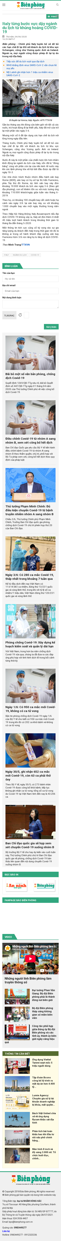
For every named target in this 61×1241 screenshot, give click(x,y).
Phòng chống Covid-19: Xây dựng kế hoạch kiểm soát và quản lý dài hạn (30, 644)
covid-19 (35, 255)
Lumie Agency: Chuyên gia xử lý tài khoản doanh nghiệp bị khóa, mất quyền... (43, 1100)
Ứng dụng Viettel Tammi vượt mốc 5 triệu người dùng (42, 1062)
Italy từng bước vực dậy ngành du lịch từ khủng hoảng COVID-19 (30, 27)
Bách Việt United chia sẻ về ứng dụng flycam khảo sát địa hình (44, 1118)
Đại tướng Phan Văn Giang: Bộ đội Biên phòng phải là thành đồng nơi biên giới (43, 995)
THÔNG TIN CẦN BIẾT (17, 1053)
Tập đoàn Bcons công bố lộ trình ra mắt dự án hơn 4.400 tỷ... (43, 1082)
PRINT (54, 16)
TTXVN (26, 244)
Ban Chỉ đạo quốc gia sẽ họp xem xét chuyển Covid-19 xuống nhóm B (29, 845)
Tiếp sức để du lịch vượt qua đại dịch (25, 61)
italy (6, 255)
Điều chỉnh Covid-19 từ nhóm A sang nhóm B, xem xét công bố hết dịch (30, 440)
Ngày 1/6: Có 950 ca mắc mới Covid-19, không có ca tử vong (30, 709)
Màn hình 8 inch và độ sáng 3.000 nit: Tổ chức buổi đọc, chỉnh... (44, 1154)
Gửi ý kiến (51, 327)
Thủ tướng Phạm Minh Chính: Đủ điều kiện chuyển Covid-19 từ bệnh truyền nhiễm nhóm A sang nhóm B (29, 510)
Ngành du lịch (20, 255)
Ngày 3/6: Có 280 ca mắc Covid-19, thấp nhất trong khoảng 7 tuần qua (29, 577)
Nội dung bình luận (11, 297)
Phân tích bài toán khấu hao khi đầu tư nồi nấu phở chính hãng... (43, 1136)
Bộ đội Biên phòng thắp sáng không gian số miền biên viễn (42, 1013)
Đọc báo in (11, 874)
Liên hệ (6, 1231)
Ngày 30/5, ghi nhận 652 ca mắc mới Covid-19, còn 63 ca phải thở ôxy (28, 775)
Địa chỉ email (8, 285)
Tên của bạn (8, 273)
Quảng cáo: (14, 1227)
